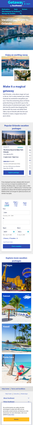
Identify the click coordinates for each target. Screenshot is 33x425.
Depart (4, 228)
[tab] (7, 204)
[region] (16, 413)
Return (19, 228)
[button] (16, 4)
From (4, 209)
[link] (13, 172)
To (3, 218)
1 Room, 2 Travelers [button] (9, 238)
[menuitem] (7, 9)
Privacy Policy (10, 414)
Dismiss (16, 419)
